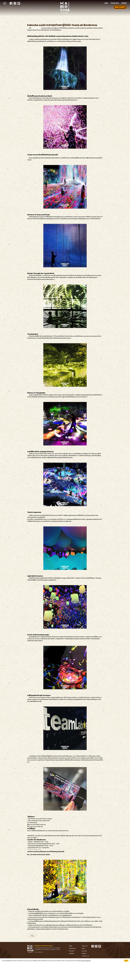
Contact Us (85, 956)
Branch (84, 953)
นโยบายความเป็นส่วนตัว (86, 960)
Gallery (84, 951)
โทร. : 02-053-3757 (39, 952)
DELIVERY (71, 951)
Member (124, 3)
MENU (70, 946)
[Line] (19, 3)
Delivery (120, 7)
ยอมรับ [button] (126, 960)
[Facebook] (11, 3)
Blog (83, 948)
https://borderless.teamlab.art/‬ (36, 833)
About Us (85, 946)
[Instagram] (15, 3)
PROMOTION (72, 948)
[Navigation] (4, 3)
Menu (106, 3)
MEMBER (71, 953)
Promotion (115, 3)
